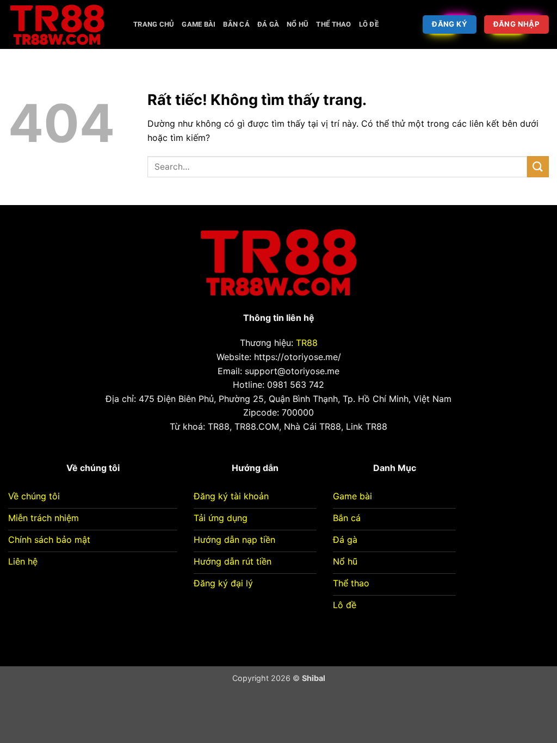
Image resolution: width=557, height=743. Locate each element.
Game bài (198, 24)
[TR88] (62, 24)
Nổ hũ (297, 24)
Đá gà (268, 24)
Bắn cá (236, 24)
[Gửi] (538, 166)
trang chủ (153, 24)
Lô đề (369, 24)
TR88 (307, 342)
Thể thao (333, 24)
